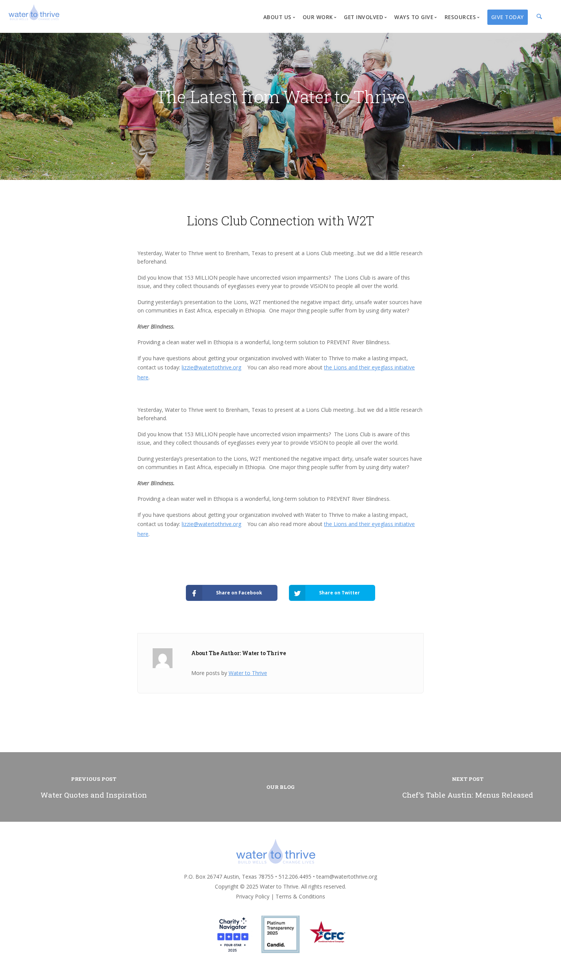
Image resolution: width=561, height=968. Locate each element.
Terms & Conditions (300, 896)
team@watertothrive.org (346, 876)
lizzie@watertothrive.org (211, 367)
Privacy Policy (252, 896)
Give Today (507, 17)
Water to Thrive (248, 673)
